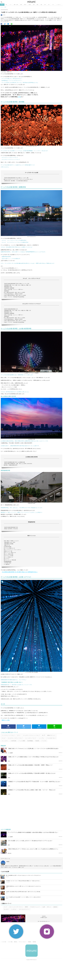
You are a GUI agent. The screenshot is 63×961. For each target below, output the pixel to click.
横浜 (37, 4)
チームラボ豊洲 (22, 740)
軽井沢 (25, 4)
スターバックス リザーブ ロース (16, 907)
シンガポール (58, 4)
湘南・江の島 (16, 4)
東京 (6, 4)
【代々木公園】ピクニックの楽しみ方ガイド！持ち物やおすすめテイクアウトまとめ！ (30, 840)
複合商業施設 (30, 740)
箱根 (21, 4)
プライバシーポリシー (22, 941)
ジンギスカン (14, 909)
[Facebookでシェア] (2, 24)
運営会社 (15, 941)
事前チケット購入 (6, 720)
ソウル (53, 4)
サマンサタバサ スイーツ (24, 909)
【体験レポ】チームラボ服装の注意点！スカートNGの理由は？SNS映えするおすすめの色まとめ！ (33, 756)
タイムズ (3, 738)
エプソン (19, 735)
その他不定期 (13, 740)
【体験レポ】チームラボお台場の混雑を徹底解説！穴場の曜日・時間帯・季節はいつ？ (30, 765)
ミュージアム (41, 738)
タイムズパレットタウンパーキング (15, 738)
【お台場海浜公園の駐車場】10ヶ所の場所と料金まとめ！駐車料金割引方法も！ (20, 572)
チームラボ (44, 740)
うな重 (43, 907)
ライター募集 (10, 941)
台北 (48, 4)
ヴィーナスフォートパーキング (8, 735)
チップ (5, 907)
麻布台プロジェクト (51, 735)
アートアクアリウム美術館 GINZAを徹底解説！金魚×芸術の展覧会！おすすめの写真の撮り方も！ (33, 832)
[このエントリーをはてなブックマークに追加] (9, 24)
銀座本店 (55, 907)
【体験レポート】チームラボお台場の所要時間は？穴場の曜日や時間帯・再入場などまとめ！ (32, 773)
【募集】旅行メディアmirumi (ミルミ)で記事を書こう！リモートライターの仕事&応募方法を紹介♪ (33, 748)
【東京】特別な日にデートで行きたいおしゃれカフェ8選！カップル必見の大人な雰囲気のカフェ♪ (33, 849)
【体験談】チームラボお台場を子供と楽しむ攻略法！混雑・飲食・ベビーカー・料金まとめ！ (32, 789)
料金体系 (37, 740)
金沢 (45, 4)
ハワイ (10, 4)
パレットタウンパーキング (30, 738)
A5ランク (49, 907)
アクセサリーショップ (34, 907)
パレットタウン (5, 740)
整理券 (26, 907)
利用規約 (29, 941)
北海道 (30, 4)
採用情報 (34, 941)
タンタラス (6, 909)
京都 (41, 4)
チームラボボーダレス (51, 738)
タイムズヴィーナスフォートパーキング (31, 735)
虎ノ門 (43, 735)
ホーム (2, 4)
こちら (19, 96)
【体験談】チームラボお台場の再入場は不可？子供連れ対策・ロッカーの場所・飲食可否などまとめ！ (34, 781)
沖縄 (33, 4)
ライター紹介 (4, 941)
